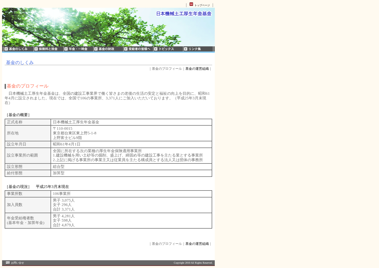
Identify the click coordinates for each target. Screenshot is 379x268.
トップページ (202, 5)
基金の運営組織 (197, 69)
